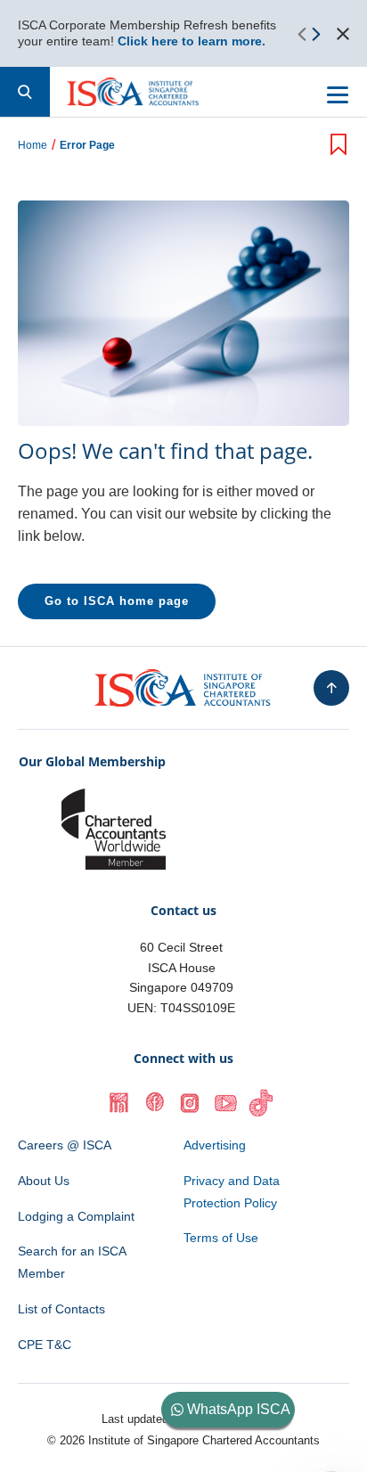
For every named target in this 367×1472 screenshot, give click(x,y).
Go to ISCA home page (117, 601)
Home (32, 145)
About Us (43, 1181)
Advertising (215, 1145)
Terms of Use (221, 1238)
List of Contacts (61, 1309)
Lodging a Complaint (76, 1216)
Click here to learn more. (191, 41)
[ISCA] (133, 92)
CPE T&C (44, 1344)
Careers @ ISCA (64, 1145)
